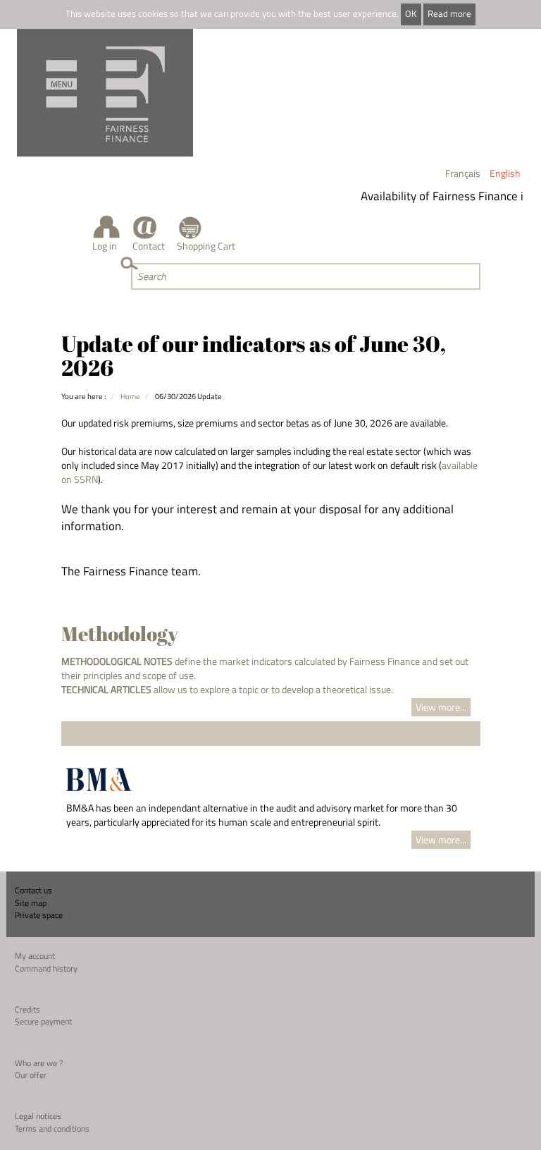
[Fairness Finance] (105, 93)
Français (462, 173)
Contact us (33, 890)
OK (410, 13)
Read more (449, 13)
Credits (27, 1009)
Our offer (30, 1075)
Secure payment (43, 1021)
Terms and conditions (52, 1128)
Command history (46, 968)
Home (130, 396)
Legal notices (38, 1116)
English (505, 173)
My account (35, 955)
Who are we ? (39, 1063)
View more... (441, 706)
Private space (39, 915)
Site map (30, 903)
